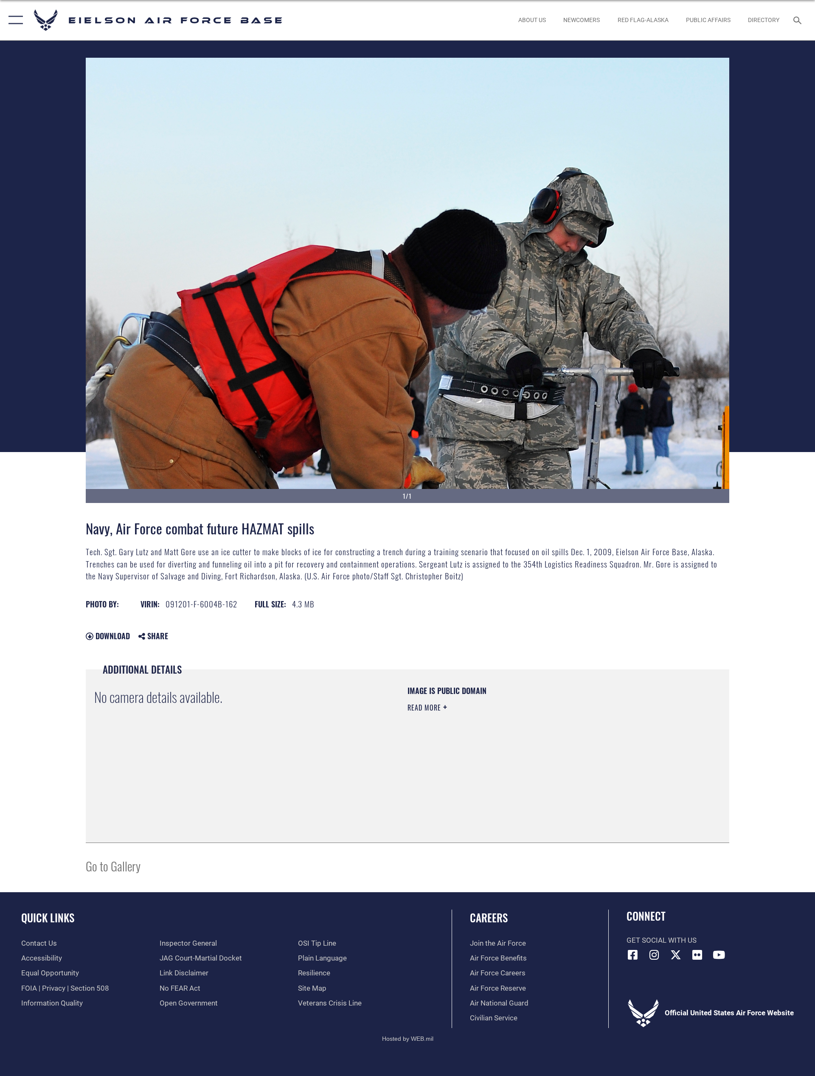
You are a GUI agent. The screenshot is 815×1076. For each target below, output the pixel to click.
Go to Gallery (113, 866)
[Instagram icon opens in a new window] (654, 954)
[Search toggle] (798, 20)
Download (111, 635)
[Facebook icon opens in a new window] (633, 954)
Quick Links (47, 917)
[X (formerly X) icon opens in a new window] (675, 954)
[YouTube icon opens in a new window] (718, 954)
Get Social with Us (662, 940)
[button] (14, 20)
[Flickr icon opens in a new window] (697, 954)
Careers (489, 917)
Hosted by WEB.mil (407, 1038)
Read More (425, 707)
